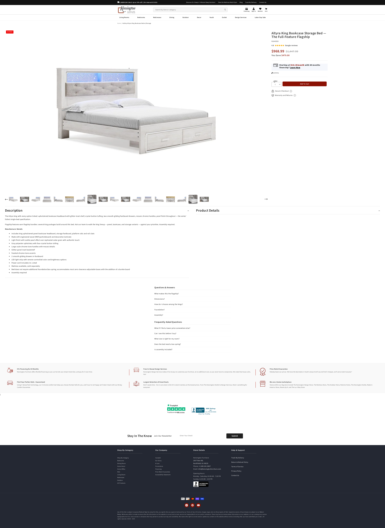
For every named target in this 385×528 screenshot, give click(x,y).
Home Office (121, 469)
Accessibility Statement (163, 475)
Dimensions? (159, 299)
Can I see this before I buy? (165, 333)
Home (119, 23)
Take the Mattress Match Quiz (227, 2)
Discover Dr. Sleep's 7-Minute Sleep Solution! (200, 2)
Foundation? (159, 309)
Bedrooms (120, 461)
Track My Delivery (251, 2)
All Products (121, 483)
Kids (118, 472)
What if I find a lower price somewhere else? (172, 328)
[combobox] (190, 10)
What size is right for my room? (167, 339)
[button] (124, 17)
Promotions (159, 466)
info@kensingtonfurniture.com (209, 469)
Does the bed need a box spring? (167, 344)
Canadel (158, 458)
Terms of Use (143, 512)
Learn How (295, 67)
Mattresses (120, 478)
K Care (157, 464)
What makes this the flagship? (166, 293)
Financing (158, 469)
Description (14, 210)
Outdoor (120, 480)
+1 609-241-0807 (205, 466)
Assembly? (158, 315)
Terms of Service (237, 467)
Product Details (207, 210)
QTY (275, 81)
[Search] (225, 10)
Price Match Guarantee (162, 472)
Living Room (121, 475)
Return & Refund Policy (239, 462)
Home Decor (121, 466)
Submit (235, 436)
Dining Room (121, 464)
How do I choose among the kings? (168, 304)
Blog (241, 2)
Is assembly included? (163, 349)
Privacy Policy (236, 471)
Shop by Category (123, 458)
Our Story (158, 461)
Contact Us (262, 2)
